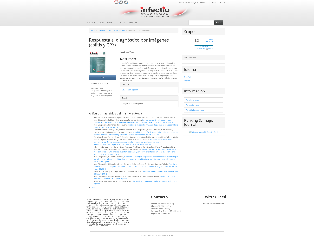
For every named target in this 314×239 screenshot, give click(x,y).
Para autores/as (192, 105)
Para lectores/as (192, 100)
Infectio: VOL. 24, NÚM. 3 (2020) (161, 122)
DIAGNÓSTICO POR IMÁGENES (154, 171)
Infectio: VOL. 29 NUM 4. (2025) (106, 154)
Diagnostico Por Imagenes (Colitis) (146, 181)
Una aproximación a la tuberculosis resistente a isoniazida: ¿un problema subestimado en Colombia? (132, 121)
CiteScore (209, 40)
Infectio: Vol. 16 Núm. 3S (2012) (107, 127)
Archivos (101, 30)
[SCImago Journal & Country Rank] (203, 132)
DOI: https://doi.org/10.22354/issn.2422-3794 (197, 2)
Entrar (222, 2)
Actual (101, 23)
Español (187, 77)
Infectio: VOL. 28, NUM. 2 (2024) (138, 144)
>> (94, 187)
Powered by (201, 48)
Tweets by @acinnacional (213, 203)
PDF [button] (102, 77)
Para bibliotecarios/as (195, 110)
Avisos (122, 23)
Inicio (93, 30)
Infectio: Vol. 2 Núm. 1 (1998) (147, 134)
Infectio (91, 22)
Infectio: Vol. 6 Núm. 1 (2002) (115, 179)
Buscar (219, 22)
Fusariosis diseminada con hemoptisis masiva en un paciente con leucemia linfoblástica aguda (135, 165)
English (187, 81)
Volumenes (111, 23)
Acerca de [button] (133, 23)
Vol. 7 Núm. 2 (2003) (117, 30)
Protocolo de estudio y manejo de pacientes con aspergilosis (153, 125)
